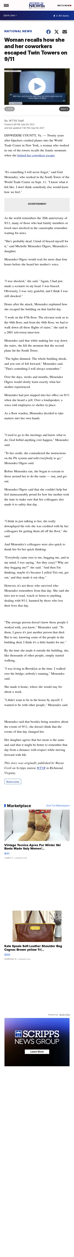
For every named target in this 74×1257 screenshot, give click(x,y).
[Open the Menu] (6, 5)
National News (18, 31)
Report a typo (12, 781)
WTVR (41, 768)
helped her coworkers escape (36, 155)
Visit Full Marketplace (58, 805)
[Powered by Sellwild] (64, 1015)
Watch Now (63, 5)
